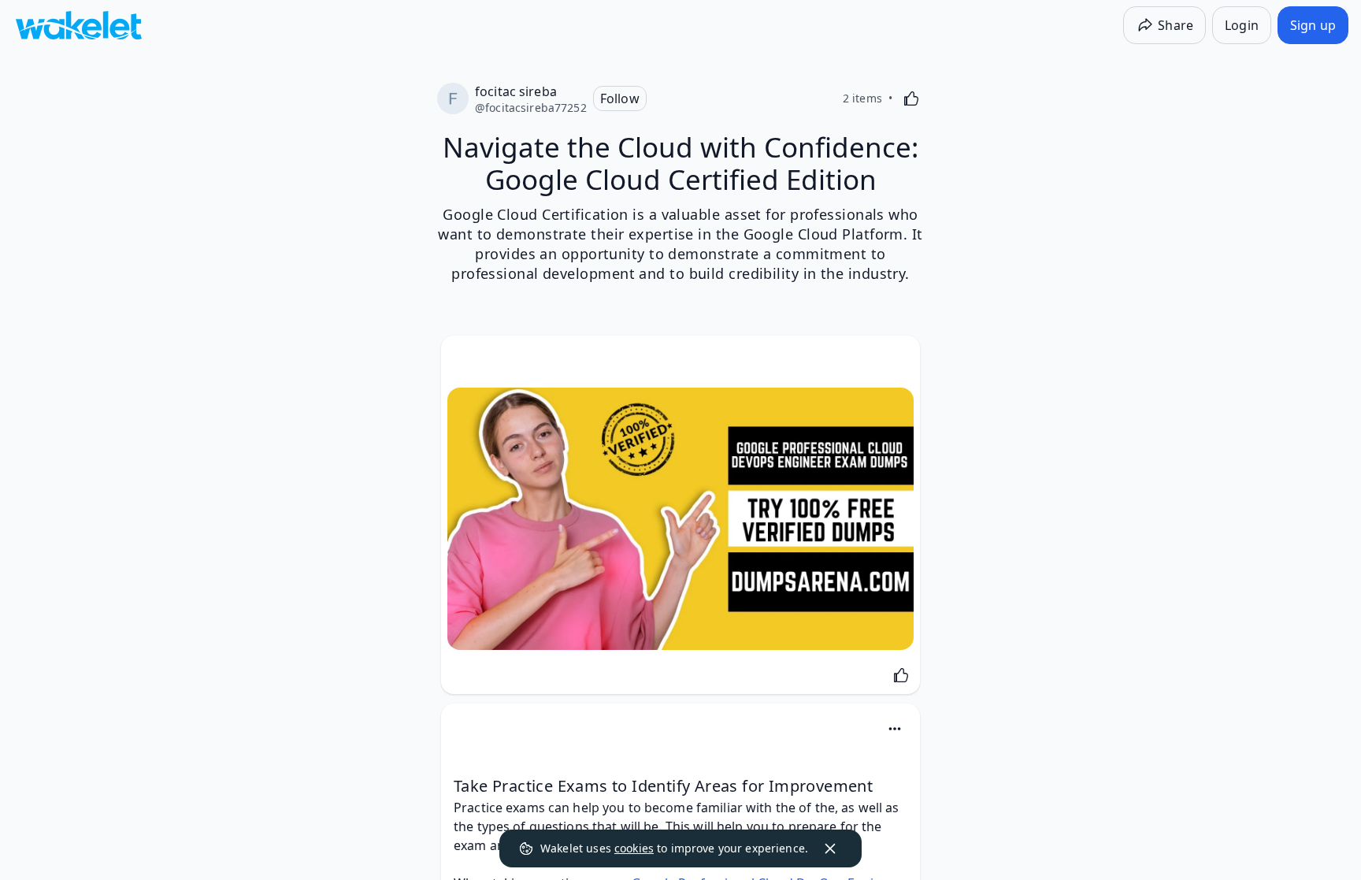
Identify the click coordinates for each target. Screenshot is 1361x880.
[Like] (911, 98)
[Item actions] (894, 728)
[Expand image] (680, 519)
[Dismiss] (830, 848)
